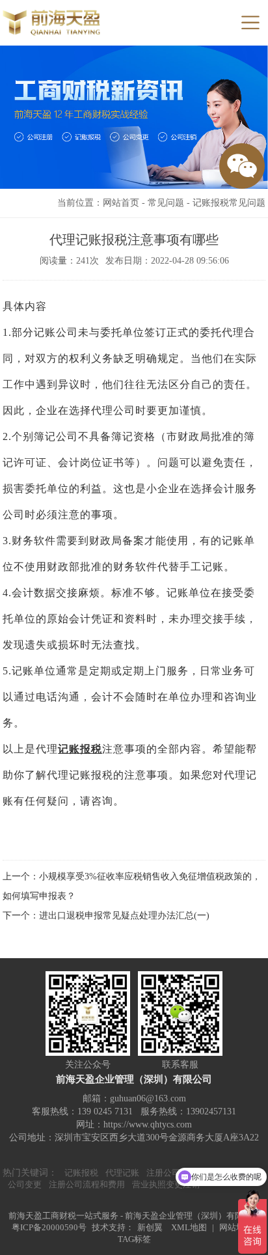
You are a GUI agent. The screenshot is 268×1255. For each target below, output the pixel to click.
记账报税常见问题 (229, 203)
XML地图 (189, 1227)
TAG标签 (134, 1239)
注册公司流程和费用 (87, 1184)
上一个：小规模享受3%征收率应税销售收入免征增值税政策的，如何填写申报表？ (132, 886)
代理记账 (122, 1173)
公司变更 (25, 1184)
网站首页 (121, 203)
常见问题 (166, 203)
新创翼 (150, 1227)
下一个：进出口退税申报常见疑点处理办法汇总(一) (106, 915)
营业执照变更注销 (166, 1184)
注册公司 (163, 1173)
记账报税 (80, 748)
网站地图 (236, 1227)
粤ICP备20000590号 (49, 1227)
